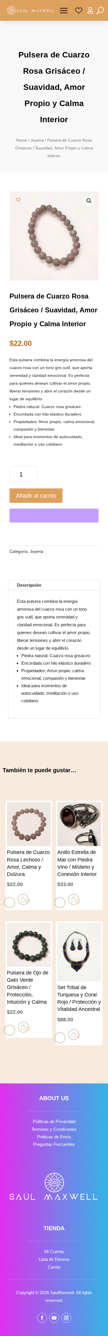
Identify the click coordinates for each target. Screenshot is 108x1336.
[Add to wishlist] (18, 199)
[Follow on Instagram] (66, 1318)
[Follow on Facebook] (42, 1318)
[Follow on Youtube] (54, 1318)
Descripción (29, 585)
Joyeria (37, 140)
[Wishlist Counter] (78, 10)
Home (21, 140)
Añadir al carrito (36, 495)
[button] (89, 201)
